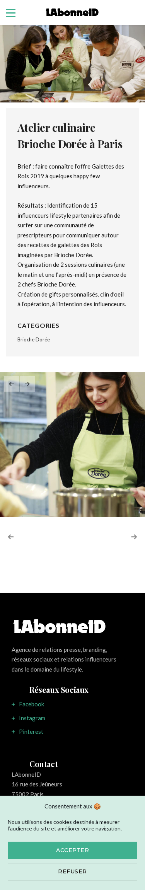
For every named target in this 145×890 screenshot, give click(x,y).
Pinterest (31, 731)
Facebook (31, 704)
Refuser (72, 871)
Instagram (32, 717)
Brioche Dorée (33, 339)
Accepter (72, 850)
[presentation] (11, 384)
